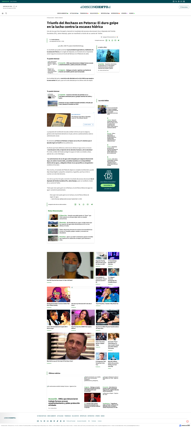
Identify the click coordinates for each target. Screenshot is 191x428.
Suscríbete (108, 185)
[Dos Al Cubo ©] (184, 426)
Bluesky (64, 421)
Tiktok (57, 421)
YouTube (47, 421)
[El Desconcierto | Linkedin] (184, 1)
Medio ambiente (62, 13)
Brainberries (76, 114)
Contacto (100, 421)
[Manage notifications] (187, 421)
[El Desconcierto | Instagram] (178, 1)
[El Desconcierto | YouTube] (181, 1)
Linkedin (51, 421)
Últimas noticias (41, 416)
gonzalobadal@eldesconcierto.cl (133, 425)
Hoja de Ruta (94, 13)
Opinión (123, 13)
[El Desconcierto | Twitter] (176, 1)
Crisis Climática (13, 1)
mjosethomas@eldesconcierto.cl (104, 425)
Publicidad (94, 421)
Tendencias (83, 13)
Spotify (54, 421)
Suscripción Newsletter (81, 421)
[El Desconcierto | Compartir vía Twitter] (109, 40)
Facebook (38, 421)
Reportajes (104, 13)
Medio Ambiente (59, 17)
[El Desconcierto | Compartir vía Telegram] (118, 40)
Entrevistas (114, 13)
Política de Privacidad (70, 421)
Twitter (41, 421)
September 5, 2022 (76, 199)
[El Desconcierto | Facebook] (173, 1)
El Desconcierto (50, 17)
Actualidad (73, 13)
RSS (89, 421)
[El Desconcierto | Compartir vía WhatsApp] (112, 40)
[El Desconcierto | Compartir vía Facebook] (106, 40)
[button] (184, 7)
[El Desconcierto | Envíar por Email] (115, 40)
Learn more (87, 124)
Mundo (131, 13)
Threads (60, 421)
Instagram (44, 421)
